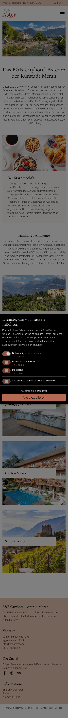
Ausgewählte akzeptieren (34, 390)
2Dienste (18, 356)
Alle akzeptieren (34, 397)
